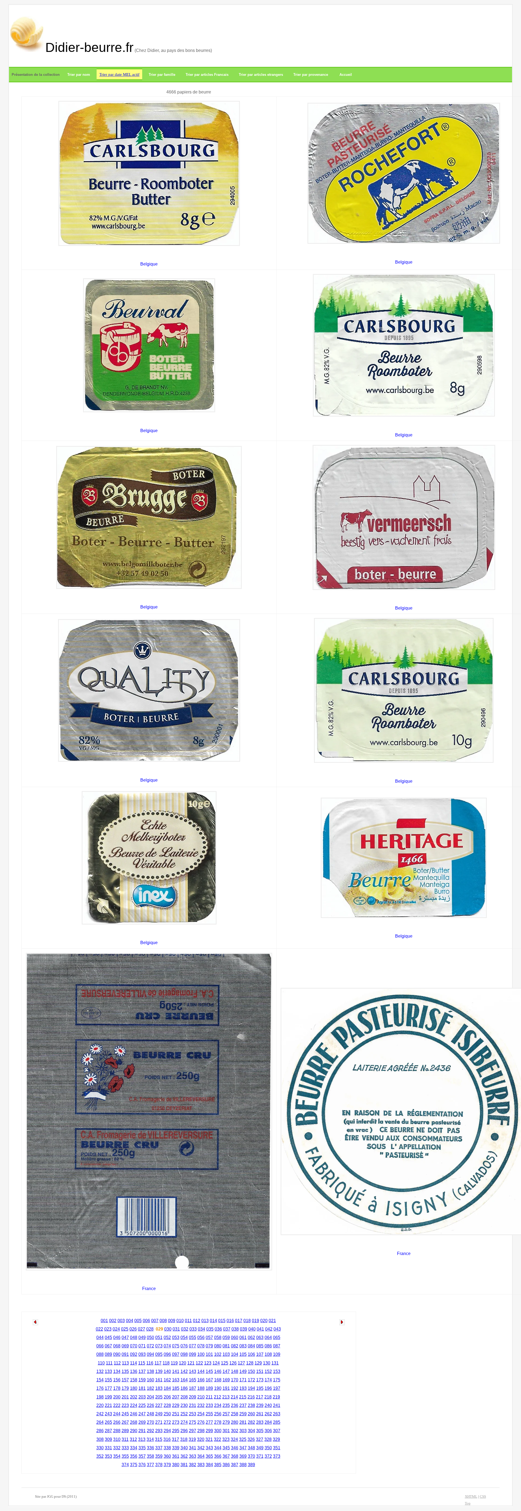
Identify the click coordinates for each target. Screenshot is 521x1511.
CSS (483, 1496)
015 (221, 1320)
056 (201, 1337)
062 (251, 1337)
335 (142, 1448)
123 (207, 1363)
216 (251, 1397)
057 (209, 1337)
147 (226, 1371)
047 (125, 1337)
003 (121, 1320)
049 (142, 1337)
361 (175, 1456)
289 (125, 1430)
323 (226, 1439)
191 (226, 1388)
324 (234, 1439)
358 (150, 1456)
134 (116, 1371)
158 (133, 1380)
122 (199, 1363)
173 (259, 1380)
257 (226, 1414)
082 (234, 1346)
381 (184, 1464)
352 (100, 1456)
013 (205, 1320)
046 (116, 1337)
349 (259, 1448)
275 (192, 1422)
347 (243, 1448)
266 (116, 1422)
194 (251, 1388)
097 (175, 1354)
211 (209, 1397)
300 (217, 1430)
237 (243, 1405)
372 (268, 1456)
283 (259, 1422)
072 (150, 1346)
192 (234, 1388)
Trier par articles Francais (207, 75)
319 (192, 1439)
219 (276, 1397)
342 (201, 1448)
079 (209, 1346)
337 (159, 1448)
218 (268, 1397)
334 (133, 1448)
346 (234, 1448)
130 (266, 1363)
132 (100, 1371)
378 (159, 1464)
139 (159, 1371)
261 (259, 1414)
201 (125, 1397)
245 (125, 1414)
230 (184, 1405)
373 (276, 1456)
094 (150, 1354)
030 (167, 1329)
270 (150, 1422)
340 (184, 1448)
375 (133, 1464)
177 (108, 1388)
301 (226, 1430)
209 (192, 1397)
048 (133, 1337)
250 (167, 1414)
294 (167, 1430)
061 (243, 1337)
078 (201, 1346)
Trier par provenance (310, 75)
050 (150, 1337)
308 (100, 1439)
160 (150, 1380)
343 (209, 1448)
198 (100, 1397)
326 (251, 1439)
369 (243, 1456)
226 (150, 1405)
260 (251, 1414)
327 (259, 1439)
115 (141, 1363)
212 (217, 1397)
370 (251, 1456)
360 (167, 1456)
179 (125, 1388)
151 (259, 1371)
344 (217, 1448)
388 (243, 1464)
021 (272, 1320)
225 (142, 1405)
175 (276, 1380)
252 (184, 1414)
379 (167, 1464)
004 (129, 1320)
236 (234, 1405)
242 (100, 1414)
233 (209, 1405)
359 (159, 1456)
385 (217, 1464)
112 (117, 1363)
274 (184, 1422)
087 (276, 1346)
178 (116, 1388)
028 (150, 1329)
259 (243, 1414)
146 (217, 1371)
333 (125, 1448)
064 (268, 1337)
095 (159, 1354)
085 (259, 1346)
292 (150, 1430)
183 (159, 1388)
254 (201, 1414)
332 (116, 1448)
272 (167, 1422)
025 (124, 1329)
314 (150, 1439)
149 (243, 1371)
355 (125, 1456)
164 (184, 1380)
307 (276, 1430)
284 (268, 1422)
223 (125, 1405)
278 (217, 1422)
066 (100, 1346)
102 (217, 1354)
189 (209, 1388)
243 (108, 1414)
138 (150, 1371)
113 (125, 1363)
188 (201, 1388)
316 (167, 1439)
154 (100, 1380)
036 (218, 1329)
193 (243, 1388)
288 (116, 1430)
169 (226, 1380)
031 (176, 1329)
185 (175, 1388)
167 (209, 1380)
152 (268, 1371)
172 (251, 1380)
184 (167, 1388)
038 (235, 1329)
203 (142, 1397)
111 (109, 1363)
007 (154, 1320)
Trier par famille (162, 75)
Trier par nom (78, 75)
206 (167, 1397)
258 (234, 1414)
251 (175, 1414)
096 (167, 1354)
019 (255, 1320)
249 (159, 1414)
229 (175, 1405)
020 (264, 1320)
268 (133, 1422)
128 (249, 1363)
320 (200, 1439)
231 (192, 1405)
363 (192, 1456)
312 (133, 1439)
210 (201, 1397)
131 (275, 1363)
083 (243, 1346)
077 (192, 1346)
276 (201, 1422)
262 (268, 1414)
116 (149, 1363)
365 (209, 1456)
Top (468, 1503)
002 (112, 1320)
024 (116, 1329)
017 (238, 1320)
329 (276, 1439)
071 (142, 1346)
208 (184, 1397)
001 (104, 1320)
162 (167, 1380)
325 (242, 1439)
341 (192, 1448)
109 (276, 1354)
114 (133, 1363)
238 (251, 1405)
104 (234, 1354)
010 (180, 1320)
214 (234, 1397)
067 (108, 1346)
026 (133, 1329)
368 (234, 1456)
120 (182, 1363)
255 (209, 1414)
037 (226, 1329)
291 (142, 1430)
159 (142, 1380)
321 (209, 1439)
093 (142, 1354)
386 (226, 1464)
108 (268, 1354)
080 (217, 1346)
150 (251, 1371)
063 (259, 1337)
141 (175, 1371)
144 (201, 1371)
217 (259, 1397)
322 (217, 1439)
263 (276, 1414)
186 (184, 1388)
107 (259, 1354)
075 (175, 1346)
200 (116, 1397)
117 (157, 1363)
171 (243, 1380)
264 (100, 1422)
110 (101, 1363)
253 (192, 1414)
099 (192, 1354)
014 (213, 1320)
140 (167, 1371)
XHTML (471, 1496)
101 (209, 1354)
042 (268, 1329)
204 (150, 1397)
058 (217, 1337)
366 (217, 1456)
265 (108, 1422)
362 (184, 1456)
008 (163, 1320)
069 (125, 1346)
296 (184, 1430)
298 (201, 1430)
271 (159, 1422)
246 (133, 1414)
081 (226, 1346)
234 (217, 1405)
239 (259, 1405)
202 (133, 1397)
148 (234, 1371)
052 (167, 1337)
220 (100, 1405)
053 (175, 1337)
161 (159, 1380)
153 (276, 1371)
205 (159, 1397)
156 (116, 1380)
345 (226, 1448)
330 (100, 1448)
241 (276, 1405)
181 (142, 1388)
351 (276, 1448)
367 (226, 1456)
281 (243, 1422)
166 (201, 1380)
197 (276, 1388)
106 (251, 1354)
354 (116, 1456)
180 (133, 1388)
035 (210, 1329)
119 (174, 1363)
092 (133, 1354)
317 (175, 1439)
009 (171, 1320)
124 (216, 1363)
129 (258, 1363)
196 (268, 1388)
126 (233, 1363)
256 (217, 1414)
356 (133, 1456)
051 (159, 1337)
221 (108, 1405)
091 (125, 1354)
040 (252, 1329)
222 (116, 1405)
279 (226, 1422)
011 (188, 1320)
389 (251, 1464)
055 (192, 1337)
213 (226, 1397)
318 (184, 1439)
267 (125, 1422)
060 (234, 1337)
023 (108, 1329)
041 (260, 1329)
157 (125, 1380)
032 (184, 1329)
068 (116, 1346)
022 (99, 1329)
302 (234, 1430)
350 (268, 1448)
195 (259, 1388)
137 (142, 1371)
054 (184, 1337)
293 (159, 1430)
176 (100, 1388)
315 (158, 1439)
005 (138, 1320)
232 (201, 1405)
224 (133, 1405)
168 (217, 1380)
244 (116, 1414)
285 (276, 1422)
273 (175, 1422)
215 (242, 1397)
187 (192, 1388)
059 (226, 1337)
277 (209, 1422)
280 (234, 1422)
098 (184, 1354)
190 (217, 1388)
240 (268, 1405)
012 (196, 1320)
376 (142, 1464)
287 (108, 1430)
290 (133, 1430)
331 (108, 1448)
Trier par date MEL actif (119, 74)
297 (192, 1430)
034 (201, 1329)
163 (175, 1380)
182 (150, 1388)
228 (167, 1405)
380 (175, 1464)
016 (230, 1320)
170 (234, 1380)
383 (201, 1464)
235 (226, 1405)
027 (141, 1329)
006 (146, 1320)
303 (243, 1430)
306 (268, 1430)
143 (192, 1371)
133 (108, 1371)
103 (226, 1354)
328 (268, 1439)
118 (166, 1363)
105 (243, 1354)
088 (100, 1354)
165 (192, 1380)
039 (243, 1329)
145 (209, 1371)
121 (191, 1363)
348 (251, 1448)
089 (108, 1354)
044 (100, 1337)
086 (268, 1346)
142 (184, 1371)
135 (125, 1371)
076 (184, 1346)
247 (142, 1414)
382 (192, 1464)
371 (259, 1456)
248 (150, 1414)
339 (175, 1448)
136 (133, 1371)
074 (167, 1346)
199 (108, 1397)
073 (159, 1346)
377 (150, 1464)
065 (276, 1337)
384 (209, 1464)
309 (108, 1439)
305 (259, 1430)
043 (277, 1329)
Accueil (345, 75)
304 (251, 1430)
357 (142, 1456)
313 (141, 1439)
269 (142, 1422)
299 (209, 1430)
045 (108, 1337)
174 (268, 1380)
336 (150, 1448)
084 (251, 1346)
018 (247, 1320)
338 (167, 1448)
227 (159, 1405)
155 (108, 1380)
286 (100, 1430)
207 (175, 1397)
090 (116, 1354)
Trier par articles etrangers (261, 75)
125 (224, 1363)
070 (133, 1346)
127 (241, 1363)
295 (175, 1430)
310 (116, 1439)
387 (234, 1464)
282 (251, 1422)
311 (125, 1439)
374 (125, 1464)
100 (201, 1354)
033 (193, 1329)
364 (201, 1456)
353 (108, 1456)
